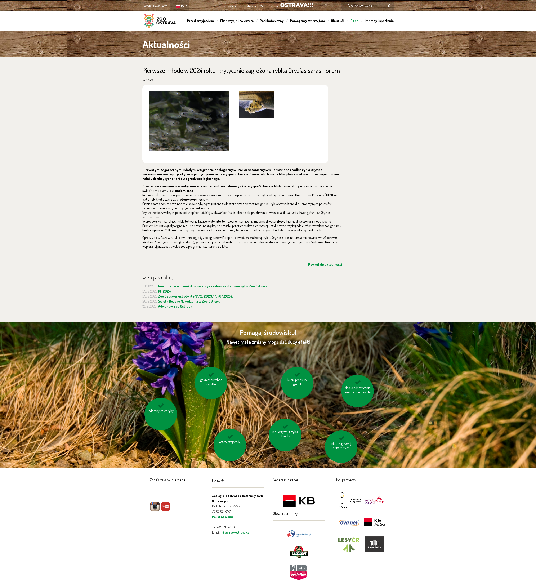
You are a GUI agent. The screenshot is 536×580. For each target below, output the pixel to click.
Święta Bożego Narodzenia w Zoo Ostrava (189, 301)
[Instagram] (155, 510)
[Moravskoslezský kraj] (299, 533)
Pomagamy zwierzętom (307, 21)
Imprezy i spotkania (379, 21)
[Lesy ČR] (348, 547)
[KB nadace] (374, 525)
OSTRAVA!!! (296, 5)
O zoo (354, 21)
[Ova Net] (348, 525)
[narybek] (189, 121)
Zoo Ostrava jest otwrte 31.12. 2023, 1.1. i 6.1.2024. (195, 296)
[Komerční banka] (299, 501)
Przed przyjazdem (200, 21)
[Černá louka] (374, 547)
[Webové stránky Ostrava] (299, 570)
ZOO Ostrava (160, 21)
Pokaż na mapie (222, 517)
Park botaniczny (272, 21)
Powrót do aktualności (325, 264)
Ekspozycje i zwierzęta (237, 21)
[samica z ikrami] (256, 104)
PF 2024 (164, 291)
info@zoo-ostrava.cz (235, 532)
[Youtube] (166, 510)
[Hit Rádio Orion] (374, 503)
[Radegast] (299, 551)
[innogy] (348, 503)
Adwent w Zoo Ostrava (175, 306)
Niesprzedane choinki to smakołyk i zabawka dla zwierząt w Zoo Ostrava (213, 286)
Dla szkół (337, 21)
